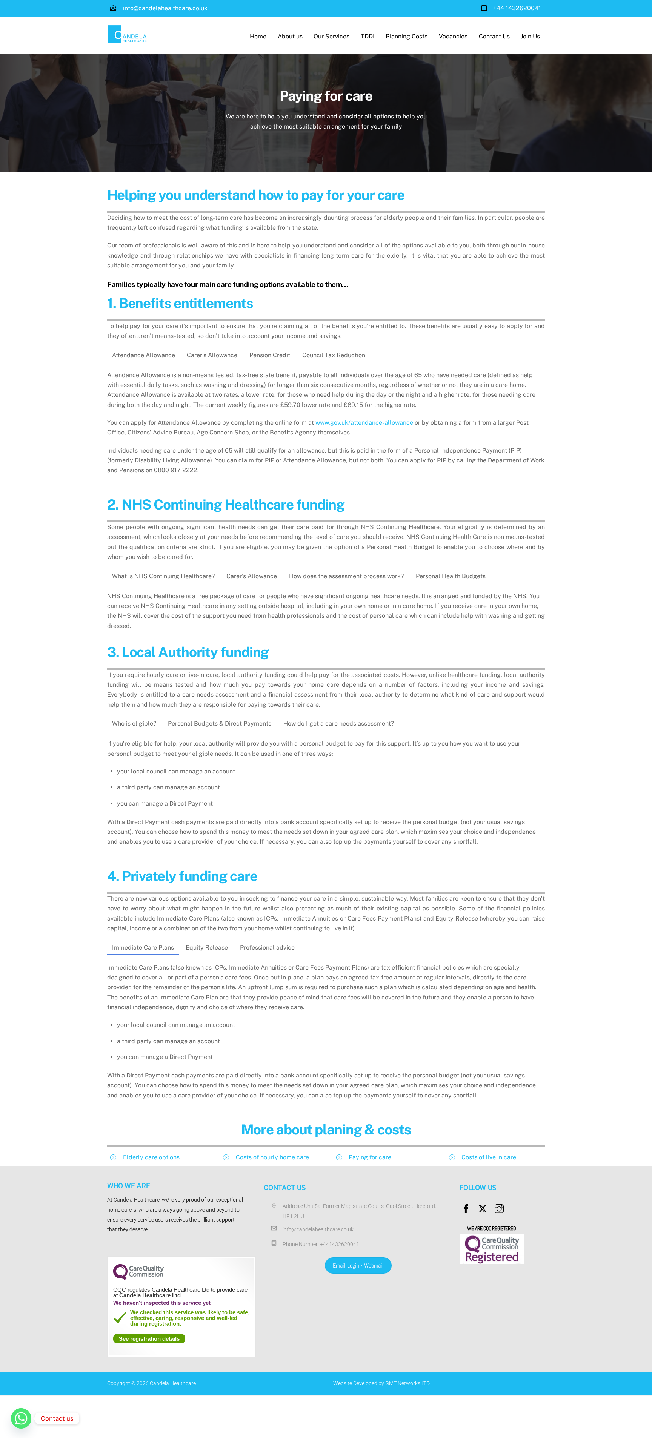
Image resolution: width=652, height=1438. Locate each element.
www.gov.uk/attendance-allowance (364, 422)
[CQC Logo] (138, 1278)
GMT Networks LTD (407, 1383)
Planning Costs (406, 36)
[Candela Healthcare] (128, 40)
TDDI (368, 36)
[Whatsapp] (21, 1418)
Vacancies (453, 36)
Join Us (530, 36)
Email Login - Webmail (358, 1265)
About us (290, 36)
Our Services (331, 36)
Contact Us (494, 36)
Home (258, 36)
